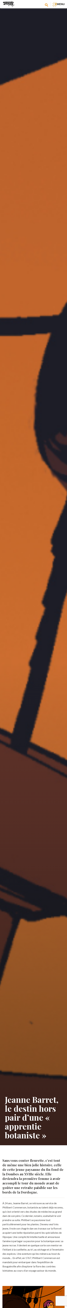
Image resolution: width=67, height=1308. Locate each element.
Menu (60, 4)
